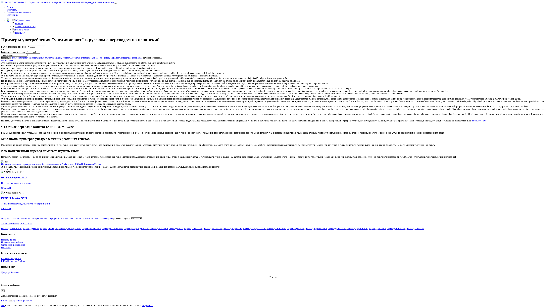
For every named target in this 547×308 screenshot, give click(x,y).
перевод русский (31, 228)
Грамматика (12, 15)
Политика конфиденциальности (52, 218)
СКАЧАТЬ (6, 188)
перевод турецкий (295, 228)
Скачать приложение (25, 26)
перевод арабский (159, 228)
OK (3, 305)
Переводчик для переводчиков (16, 183)
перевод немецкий (49, 228)
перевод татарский (276, 228)
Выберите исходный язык (13, 47)
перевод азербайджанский (136, 228)
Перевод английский (11, 228)
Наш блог (6, 247)
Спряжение (19, 12)
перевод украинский (357, 228)
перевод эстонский (396, 228)
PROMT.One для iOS (11, 258)
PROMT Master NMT (14, 198)
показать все (7, 60)
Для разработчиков (10, 272)
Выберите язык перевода (13, 52)
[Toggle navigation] (115, 3)
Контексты (12, 10)
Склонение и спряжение (13, 245)
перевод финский (377, 228)
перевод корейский (233, 228)
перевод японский (415, 228)
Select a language (122, 218)
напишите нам (479, 120)
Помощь (19, 23)
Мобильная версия (104, 218)
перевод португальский (254, 228)
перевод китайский (213, 228)
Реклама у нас (22, 29)
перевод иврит (176, 228)
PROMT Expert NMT (14, 177)
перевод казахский (193, 228)
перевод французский (70, 228)
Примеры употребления (13, 242)
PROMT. (86, 2)
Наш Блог (20, 33)
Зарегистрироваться (22, 300)
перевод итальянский (112, 228)
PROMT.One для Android (13, 261)
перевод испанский (91, 228)
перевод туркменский (316, 228)
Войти (4, 300)
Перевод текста (8, 240)
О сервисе (6, 218)
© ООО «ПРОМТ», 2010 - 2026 (16, 223)
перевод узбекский (337, 228)
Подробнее (147, 305)
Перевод (11, 7)
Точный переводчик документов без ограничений (25, 203)
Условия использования (24, 218)
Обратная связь (22, 20)
